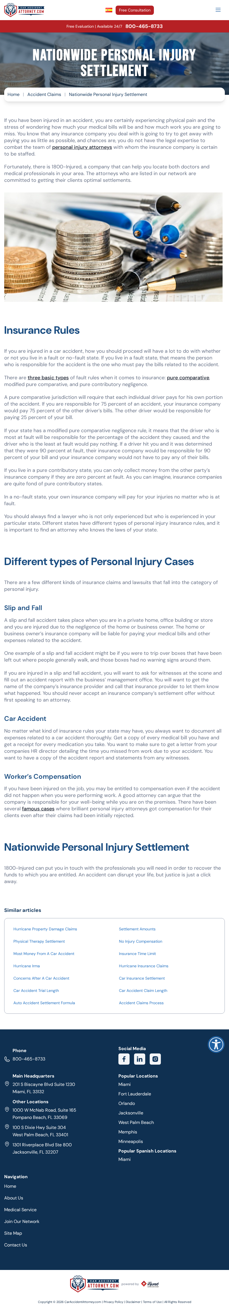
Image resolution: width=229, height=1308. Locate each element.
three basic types (48, 377)
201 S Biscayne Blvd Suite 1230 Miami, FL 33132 (44, 1088)
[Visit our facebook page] (124, 1059)
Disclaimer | (134, 1302)
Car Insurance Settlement (142, 978)
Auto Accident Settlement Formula (44, 1002)
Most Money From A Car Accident (43, 953)
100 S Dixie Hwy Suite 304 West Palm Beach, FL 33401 (40, 1131)
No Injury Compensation (140, 941)
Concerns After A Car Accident (41, 978)
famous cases (38, 808)
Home (14, 94)
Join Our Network (21, 1221)
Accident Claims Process (141, 1002)
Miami (124, 1084)
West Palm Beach (136, 1122)
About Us (13, 1198)
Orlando (126, 1103)
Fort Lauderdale (134, 1094)
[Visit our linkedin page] (139, 1059)
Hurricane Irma (26, 965)
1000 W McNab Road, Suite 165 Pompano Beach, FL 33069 (44, 1113)
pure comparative (188, 377)
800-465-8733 (29, 1059)
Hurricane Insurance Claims (143, 965)
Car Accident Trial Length (36, 990)
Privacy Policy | (115, 1302)
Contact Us (15, 1245)
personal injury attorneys (82, 147)
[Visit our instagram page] (155, 1059)
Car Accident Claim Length (143, 990)
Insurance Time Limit (137, 953)
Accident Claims (44, 94)
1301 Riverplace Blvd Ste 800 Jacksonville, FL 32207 (42, 1148)
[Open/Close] (218, 10)
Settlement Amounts (137, 928)
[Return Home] (24, 10)
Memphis (127, 1132)
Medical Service (20, 1210)
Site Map (13, 1233)
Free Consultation (135, 10)
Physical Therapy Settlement (39, 941)
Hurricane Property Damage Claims (45, 928)
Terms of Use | (153, 1302)
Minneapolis (130, 1141)
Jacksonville (130, 1113)
